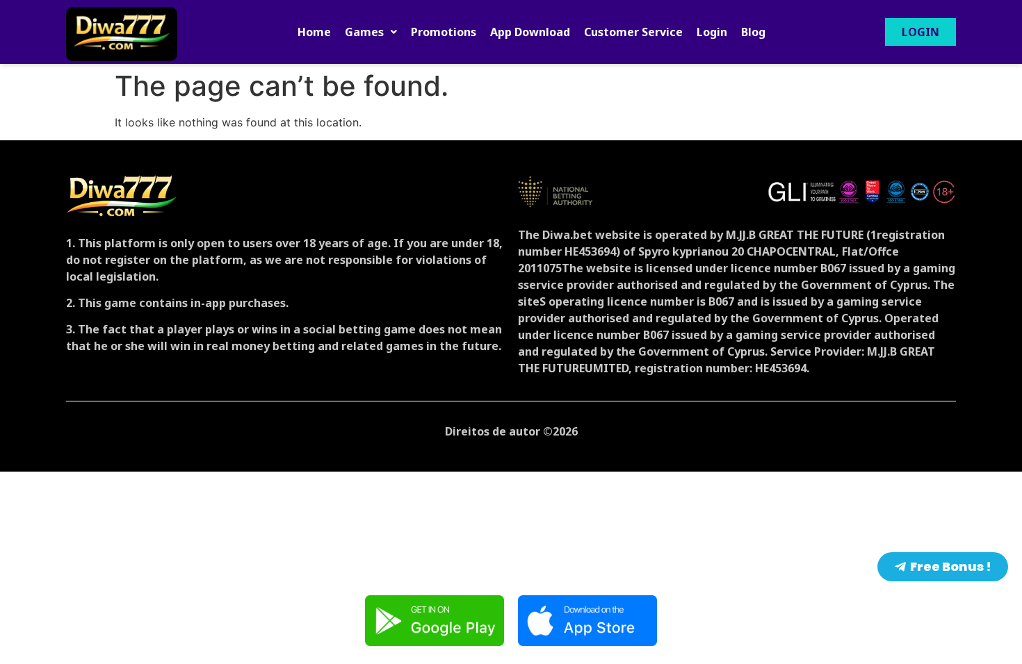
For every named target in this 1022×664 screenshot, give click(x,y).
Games (364, 32)
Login (712, 32)
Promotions (443, 32)
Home (314, 32)
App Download (530, 32)
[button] (371, 31)
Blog (753, 32)
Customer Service (633, 32)
